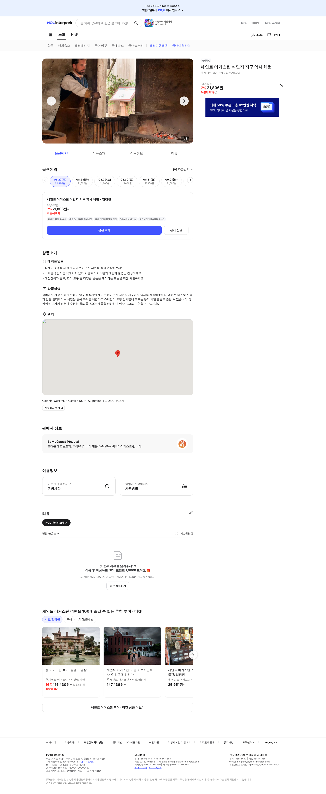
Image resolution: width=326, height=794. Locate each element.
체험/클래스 (86, 619)
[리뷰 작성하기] (191, 513)
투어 (69, 619)
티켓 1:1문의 (155, 767)
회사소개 (51, 742)
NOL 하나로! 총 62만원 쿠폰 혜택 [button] (103, 23)
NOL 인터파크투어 (56, 522)
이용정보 (136, 153)
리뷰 (174, 153)
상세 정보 (176, 230)
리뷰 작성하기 (118, 585)
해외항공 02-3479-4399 (148, 764)
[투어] (61, 34)
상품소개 (98, 153)
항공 (51, 45)
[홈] (50, 34)
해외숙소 (64, 45)
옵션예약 (61, 153)
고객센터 (247, 742)
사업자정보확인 (86, 761)
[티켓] (74, 34)
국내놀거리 (135, 45)
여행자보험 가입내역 (179, 742)
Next (193, 655)
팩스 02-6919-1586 (145, 761)
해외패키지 (82, 45)
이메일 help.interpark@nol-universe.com (178, 761)
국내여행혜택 (181, 45)
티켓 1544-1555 (162, 758)
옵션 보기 (104, 230)
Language (269, 742)
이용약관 (70, 742)
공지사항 (228, 742)
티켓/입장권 (52, 619)
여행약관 (154, 742)
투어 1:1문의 (141, 767)
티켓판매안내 (207, 742)
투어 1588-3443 (143, 758)
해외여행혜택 (159, 45)
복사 (121, 401)
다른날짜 (183, 169)
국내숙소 (118, 45)
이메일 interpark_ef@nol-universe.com (249, 761)
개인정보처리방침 (93, 742)
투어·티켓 (100, 45)
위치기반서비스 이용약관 (126, 742)
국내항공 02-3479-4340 (176, 764)
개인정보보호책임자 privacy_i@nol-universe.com (254, 764)
